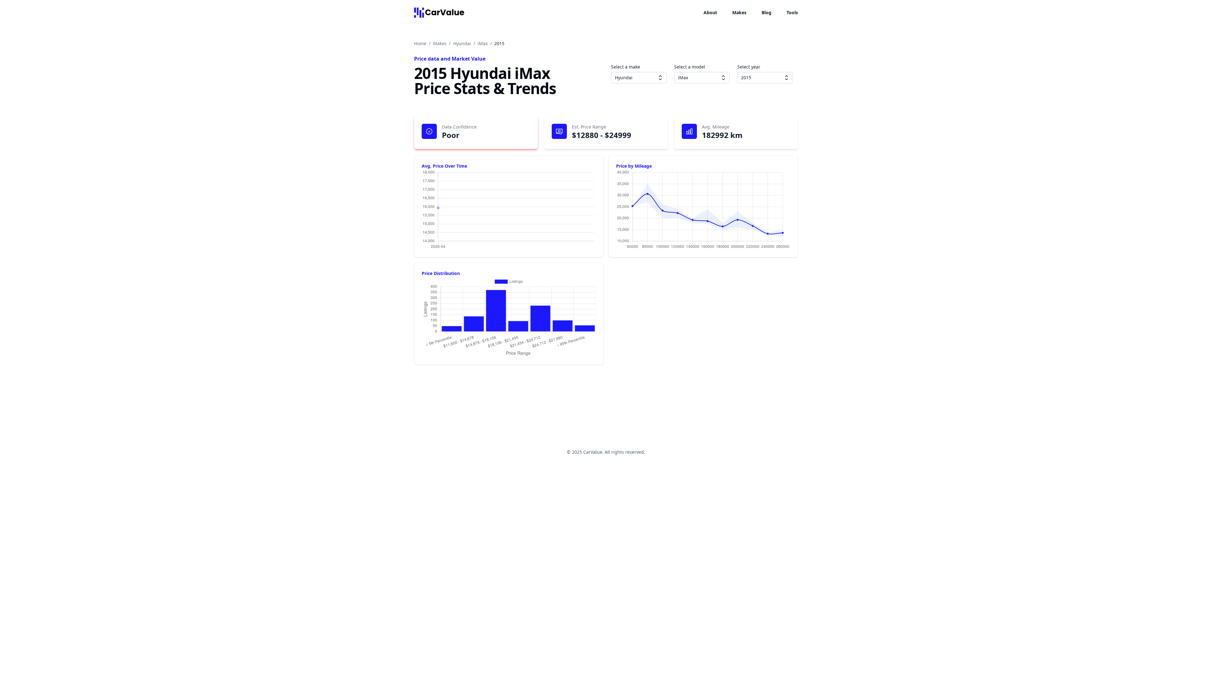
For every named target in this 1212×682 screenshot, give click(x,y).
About (710, 12)
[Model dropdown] (723, 77)
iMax (483, 43)
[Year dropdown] (786, 77)
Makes (739, 12)
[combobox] (639, 77)
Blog (766, 12)
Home (420, 43)
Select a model (689, 67)
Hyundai (462, 43)
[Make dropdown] (660, 77)
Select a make (625, 67)
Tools (792, 12)
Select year (748, 67)
